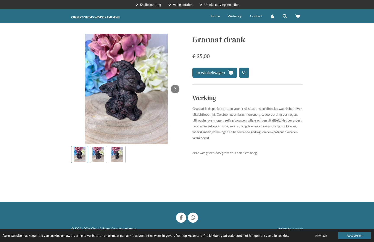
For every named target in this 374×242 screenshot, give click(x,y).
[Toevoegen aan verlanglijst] (244, 73)
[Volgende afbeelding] (175, 89)
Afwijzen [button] (321, 235)
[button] (79, 154)
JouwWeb (297, 228)
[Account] (272, 16)
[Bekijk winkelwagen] (297, 16)
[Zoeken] (285, 16)
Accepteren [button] (354, 235)
